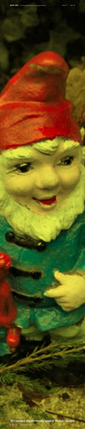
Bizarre (23, 424)
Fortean (27, 424)
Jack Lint (14, 5)
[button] (65, 5)
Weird (30, 424)
